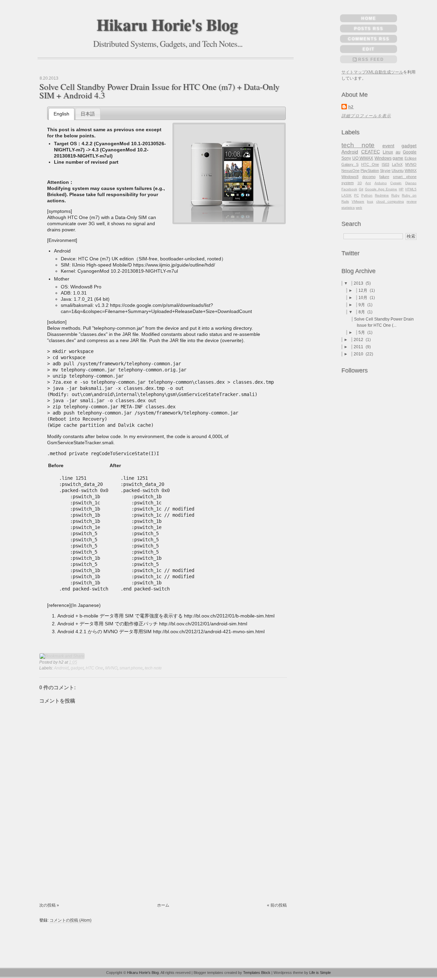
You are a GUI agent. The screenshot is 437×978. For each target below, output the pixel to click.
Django (411, 183)
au (398, 152)
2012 (359, 339)
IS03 (385, 164)
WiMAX (411, 170)
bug (370, 201)
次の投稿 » (49, 905)
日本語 (88, 114)
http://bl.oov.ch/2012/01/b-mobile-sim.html (229, 616)
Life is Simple (320, 972)
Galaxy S (349, 164)
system (347, 183)
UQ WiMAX (362, 158)
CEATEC (370, 151)
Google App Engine (381, 189)
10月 (363, 297)
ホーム (163, 905)
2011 (359, 346)
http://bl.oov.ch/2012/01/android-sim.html (203, 623)
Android (61, 668)
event (388, 145)
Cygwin (395, 183)
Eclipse (411, 158)
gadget (77, 668)
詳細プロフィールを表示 (366, 115)
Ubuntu (398, 170)
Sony (346, 158)
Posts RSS (368, 28)
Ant (368, 183)
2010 (359, 354)
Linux (388, 152)
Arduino (381, 183)
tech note (153, 668)
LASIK (346, 195)
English (61, 114)
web (359, 207)
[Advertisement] (60, 876)
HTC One (94, 668)
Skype (385, 170)
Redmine (382, 195)
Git (361, 189)
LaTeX (397, 164)
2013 (359, 283)
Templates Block (256, 972)
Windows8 (349, 177)
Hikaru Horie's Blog (167, 24)
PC (356, 195)
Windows (383, 158)
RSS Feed (371, 59)
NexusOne (350, 170)
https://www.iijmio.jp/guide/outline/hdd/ (174, 265)
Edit (369, 49)
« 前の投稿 (277, 905)
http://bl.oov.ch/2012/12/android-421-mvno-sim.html (209, 631)
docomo (369, 177)
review (412, 201)
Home (368, 18)
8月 (362, 312)
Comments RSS (369, 39)
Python (366, 195)
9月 (362, 304)
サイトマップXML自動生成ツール (372, 72)
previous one (129, 129)
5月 (362, 332)
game (398, 158)
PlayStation (370, 170)
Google (410, 152)
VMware (358, 201)
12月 (363, 290)
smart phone (131, 668)
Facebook (349, 189)
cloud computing (390, 201)
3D (359, 183)
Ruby (395, 195)
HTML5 (411, 189)
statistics (348, 207)
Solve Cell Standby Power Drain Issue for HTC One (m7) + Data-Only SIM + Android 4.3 (159, 91)
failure (384, 177)
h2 (351, 107)
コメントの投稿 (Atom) (70, 920)
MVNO (111, 668)
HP (401, 189)
